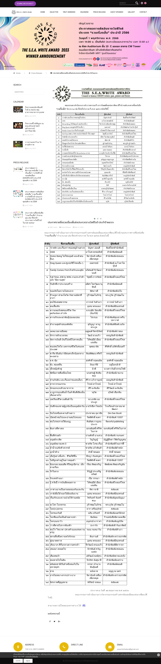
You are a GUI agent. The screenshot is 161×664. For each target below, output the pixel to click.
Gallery (131, 12)
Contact (143, 12)
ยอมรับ (18, 661)
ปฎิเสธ (28, 661)
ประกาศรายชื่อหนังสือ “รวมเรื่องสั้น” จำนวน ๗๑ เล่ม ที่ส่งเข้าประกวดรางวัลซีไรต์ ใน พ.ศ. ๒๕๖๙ (33, 218)
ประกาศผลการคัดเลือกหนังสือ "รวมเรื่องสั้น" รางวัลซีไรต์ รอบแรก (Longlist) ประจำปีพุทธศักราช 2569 (33, 197)
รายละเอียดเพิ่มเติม (31, 656)
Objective (54, 12)
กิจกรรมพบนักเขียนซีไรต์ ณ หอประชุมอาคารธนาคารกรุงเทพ (34, 109)
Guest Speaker (116, 12)
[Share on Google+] (59, 621)
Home (42, 12)
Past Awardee (69, 12)
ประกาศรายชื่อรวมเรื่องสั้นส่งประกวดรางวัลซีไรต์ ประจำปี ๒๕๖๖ (75, 73)
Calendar (84, 12)
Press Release (99, 12)
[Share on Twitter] (54, 621)
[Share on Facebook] (50, 621)
